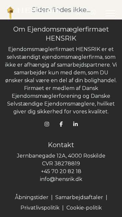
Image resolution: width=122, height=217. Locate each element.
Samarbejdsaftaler (79, 197)
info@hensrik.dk (61, 179)
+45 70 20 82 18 (61, 171)
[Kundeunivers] (93, 12)
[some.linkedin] (75, 124)
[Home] (34, 13)
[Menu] (108, 12)
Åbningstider (31, 197)
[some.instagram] (47, 124)
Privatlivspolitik (40, 208)
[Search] (77, 12)
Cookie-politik (84, 208)
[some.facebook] (61, 124)
